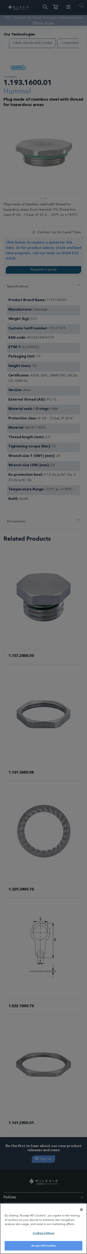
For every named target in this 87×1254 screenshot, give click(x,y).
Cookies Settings (44, 1233)
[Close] (81, 1210)
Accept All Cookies (43, 1246)
